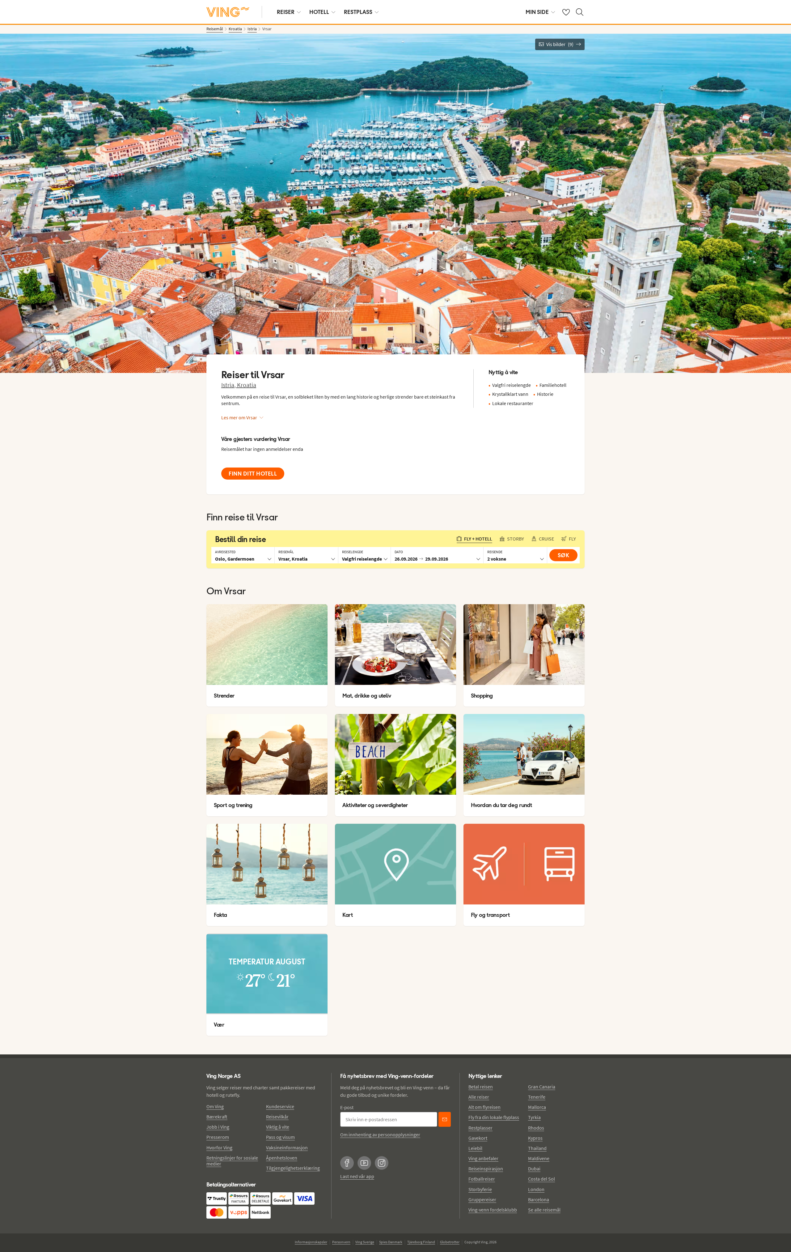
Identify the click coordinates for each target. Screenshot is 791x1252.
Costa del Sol (541, 1179)
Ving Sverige (364, 1242)
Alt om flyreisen (484, 1107)
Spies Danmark (390, 1242)
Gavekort (477, 1138)
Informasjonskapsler (311, 1242)
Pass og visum (280, 1137)
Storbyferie (480, 1189)
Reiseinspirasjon (485, 1168)
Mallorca (537, 1107)
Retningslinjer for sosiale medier (232, 1161)
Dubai (534, 1168)
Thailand (537, 1148)
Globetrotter (449, 1242)
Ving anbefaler (483, 1158)
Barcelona (538, 1199)
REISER (285, 11)
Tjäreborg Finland (421, 1242)
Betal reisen (480, 1086)
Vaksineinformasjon (287, 1147)
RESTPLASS (358, 11)
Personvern (341, 1242)
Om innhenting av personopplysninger (380, 1134)
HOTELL (319, 11)
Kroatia (246, 385)
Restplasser (480, 1128)
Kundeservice (280, 1106)
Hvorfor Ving (219, 1147)
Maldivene (538, 1158)
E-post (346, 1107)
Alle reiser (478, 1097)
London (536, 1189)
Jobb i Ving (217, 1127)
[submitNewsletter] (444, 1119)
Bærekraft (216, 1116)
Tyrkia (534, 1117)
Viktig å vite (277, 1127)
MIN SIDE (537, 11)
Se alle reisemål (544, 1210)
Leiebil (475, 1148)
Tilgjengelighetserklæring (293, 1168)
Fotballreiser (481, 1179)
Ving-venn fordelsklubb (492, 1210)
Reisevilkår (277, 1116)
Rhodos (536, 1128)
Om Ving (215, 1106)
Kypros (535, 1138)
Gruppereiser (482, 1199)
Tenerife (536, 1097)
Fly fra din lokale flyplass (493, 1117)
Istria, (229, 385)
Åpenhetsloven (281, 1158)
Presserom (217, 1137)
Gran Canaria (541, 1086)
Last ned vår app (357, 1176)
